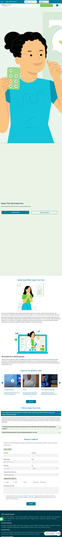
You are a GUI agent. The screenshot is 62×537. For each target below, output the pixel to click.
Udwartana (43, 527)
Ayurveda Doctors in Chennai (7, 534)
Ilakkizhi (15, 525)
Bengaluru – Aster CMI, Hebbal (16, 516)
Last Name (33, 453)
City (32, 465)
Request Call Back (44, 212)
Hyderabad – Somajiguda (51, 518)
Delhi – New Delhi (47, 516)
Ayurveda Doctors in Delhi (31, 532)
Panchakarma (35, 525)
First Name (6, 453)
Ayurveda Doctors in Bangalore (7, 532)
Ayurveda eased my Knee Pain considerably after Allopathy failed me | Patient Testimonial (11, 394)
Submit (31, 503)
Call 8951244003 (15, 212)
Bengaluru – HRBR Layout (28, 516)
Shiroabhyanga (10, 527)
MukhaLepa (26, 525)
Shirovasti (4, 527)
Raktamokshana (17, 527)
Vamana (36, 527)
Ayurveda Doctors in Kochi (20, 532)
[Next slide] (59, 383)
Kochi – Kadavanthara (56, 516)
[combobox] (5, 462)
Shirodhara (58, 525)
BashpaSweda (10, 525)
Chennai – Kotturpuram (40, 518)
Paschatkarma (52, 525)
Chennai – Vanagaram (30, 518)
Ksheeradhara (20, 525)
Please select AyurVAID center (10, 472)
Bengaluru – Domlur (5, 516)
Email (32, 459)
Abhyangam (3, 525)
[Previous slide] (2, 383)
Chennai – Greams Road (20, 518)
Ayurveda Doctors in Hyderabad (20, 534)
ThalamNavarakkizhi (25, 527)
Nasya (30, 525)
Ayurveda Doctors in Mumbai (33, 534)
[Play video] (12, 380)
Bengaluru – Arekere (39, 516)
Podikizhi (47, 525)
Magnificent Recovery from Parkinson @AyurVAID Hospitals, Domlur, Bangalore (31, 394)
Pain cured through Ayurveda (48, 392)
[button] (2, 2)
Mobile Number (7, 459)
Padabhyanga (42, 525)
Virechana (32, 527)
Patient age (6, 465)
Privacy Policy (30, 496)
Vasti (40, 527)
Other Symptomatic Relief (9, 485)
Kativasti (48, 527)
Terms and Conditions (18, 496)
